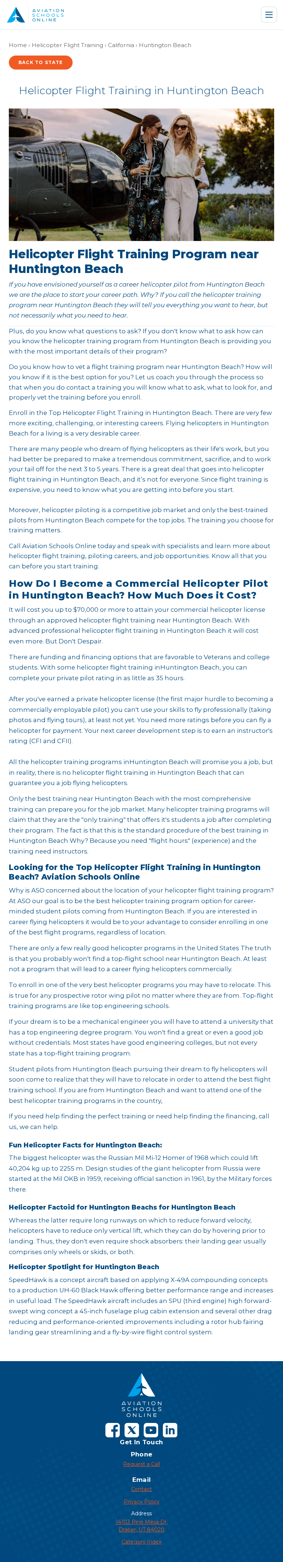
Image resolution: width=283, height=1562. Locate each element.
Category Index (141, 1541)
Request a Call (141, 1464)
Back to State (40, 62)
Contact (141, 1489)
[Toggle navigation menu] (269, 15)
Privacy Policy (142, 1501)
